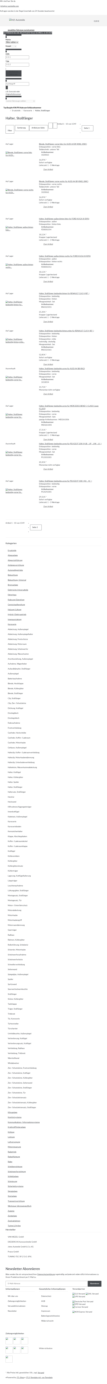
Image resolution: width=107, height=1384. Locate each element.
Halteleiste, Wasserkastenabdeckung (22, 767)
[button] (50, 126)
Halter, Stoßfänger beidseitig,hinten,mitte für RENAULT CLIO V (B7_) (66, 331)
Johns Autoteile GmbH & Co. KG (21, 1247)
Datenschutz (46, 1296)
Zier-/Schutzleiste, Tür (17, 1093)
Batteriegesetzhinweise (50, 1316)
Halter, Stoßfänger (15, 787)
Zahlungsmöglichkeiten (17, 1301)
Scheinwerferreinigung (17, 1172)
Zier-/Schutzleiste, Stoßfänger (20, 1088)
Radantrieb (12, 1152)
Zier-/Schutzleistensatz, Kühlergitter (22, 1103)
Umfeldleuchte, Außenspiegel (19, 1034)
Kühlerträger (13, 871)
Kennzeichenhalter (15, 831)
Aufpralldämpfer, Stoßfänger (19, 669)
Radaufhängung (14, 1157)
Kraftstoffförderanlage (17, 1127)
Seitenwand (12, 969)
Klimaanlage (12, 1113)
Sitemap (44, 1306)
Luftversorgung (14, 1142)
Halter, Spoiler (13, 782)
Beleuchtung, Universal (17, 580)
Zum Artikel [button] (48, 170)
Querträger (12, 930)
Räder (10, 1162)
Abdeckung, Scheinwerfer (18, 649)
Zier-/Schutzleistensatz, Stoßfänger (22, 1108)
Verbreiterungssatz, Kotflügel (19, 1043)
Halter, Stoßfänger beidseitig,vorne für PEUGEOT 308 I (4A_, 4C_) (65, 481)
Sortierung (21, 128)
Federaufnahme (14, 723)
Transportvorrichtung (16, 1201)
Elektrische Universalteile (18, 590)
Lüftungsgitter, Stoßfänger (18, 891)
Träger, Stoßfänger (15, 1009)
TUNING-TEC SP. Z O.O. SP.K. (20, 1257)
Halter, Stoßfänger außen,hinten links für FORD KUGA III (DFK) (64, 219)
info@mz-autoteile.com (9, 6)
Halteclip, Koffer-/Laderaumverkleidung (23, 753)
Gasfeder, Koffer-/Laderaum (19, 738)
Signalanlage (12, 1191)
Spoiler (10, 979)
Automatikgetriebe (15, 570)
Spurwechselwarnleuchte (18, 989)
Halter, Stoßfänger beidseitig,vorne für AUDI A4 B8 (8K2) (62, 369)
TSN (7, 61)
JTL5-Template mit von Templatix (39, 1378)
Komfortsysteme (14, 1117)
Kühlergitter (12, 861)
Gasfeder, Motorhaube (17, 743)
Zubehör (11, 1211)
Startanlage (12, 1196)
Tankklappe (12, 1004)
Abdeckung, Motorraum (17, 644)
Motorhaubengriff (15, 920)
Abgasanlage (13, 555)
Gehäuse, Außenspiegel (17, 748)
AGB (43, 1301)
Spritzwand (12, 984)
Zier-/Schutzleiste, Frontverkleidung (22, 1068)
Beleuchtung (13, 575)
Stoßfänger (12, 994)
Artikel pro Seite (38, 128)
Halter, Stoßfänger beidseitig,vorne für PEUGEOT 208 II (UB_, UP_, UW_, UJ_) (70, 444)
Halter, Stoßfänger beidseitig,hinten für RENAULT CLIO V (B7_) (64, 294)
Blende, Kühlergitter (16, 689)
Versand (41, 1373)
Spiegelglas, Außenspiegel (18, 974)
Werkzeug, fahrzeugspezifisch (19, 1206)
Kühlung (11, 1132)
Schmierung (12, 1182)
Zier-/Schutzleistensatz (17, 1098)
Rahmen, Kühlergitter (16, 940)
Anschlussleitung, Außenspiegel (20, 659)
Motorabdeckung (14, 910)
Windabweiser (13, 1063)
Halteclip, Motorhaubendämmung (21, 758)
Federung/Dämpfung (16, 600)
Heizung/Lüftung (14, 610)
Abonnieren (94, 1284)
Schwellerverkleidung (16, 965)
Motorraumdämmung (16, 925)
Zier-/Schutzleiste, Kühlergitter (20, 1078)
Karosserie (12, 624)
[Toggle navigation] (7, 20)
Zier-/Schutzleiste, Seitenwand (20, 1083)
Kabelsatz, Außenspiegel (17, 817)
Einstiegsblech (13, 718)
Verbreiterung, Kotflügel (17, 1038)
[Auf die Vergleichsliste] (8, 148)
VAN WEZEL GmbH (16, 1237)
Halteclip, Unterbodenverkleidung (21, 762)
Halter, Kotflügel (14, 772)
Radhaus (11, 935)
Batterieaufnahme (15, 679)
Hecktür (11, 797)
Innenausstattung (14, 620)
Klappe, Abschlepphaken (17, 836)
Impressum (45, 1311)
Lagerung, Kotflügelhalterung (19, 876)
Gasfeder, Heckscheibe (17, 733)
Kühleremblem (14, 856)
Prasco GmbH (13, 1252)
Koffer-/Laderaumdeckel (17, 841)
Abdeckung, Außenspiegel (18, 629)
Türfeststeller (13, 1024)
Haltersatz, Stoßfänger (17, 792)
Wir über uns (13, 1296)
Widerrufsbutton (45, 1348)
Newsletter (12, 1311)
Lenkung (11, 1137)
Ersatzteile (12, 551)
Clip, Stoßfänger (14, 698)
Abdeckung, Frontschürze (18, 639)
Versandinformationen (16, 1306)
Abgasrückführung (15, 560)
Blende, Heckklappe (15, 684)
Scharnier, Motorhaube (17, 950)
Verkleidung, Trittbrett (16, 1053)
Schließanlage (13, 1177)
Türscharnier (13, 1029)
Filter (10, 131)
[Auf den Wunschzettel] (12, 148)
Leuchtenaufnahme (15, 886)
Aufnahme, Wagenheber (17, 664)
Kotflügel (11, 851)
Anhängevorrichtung (16, 565)
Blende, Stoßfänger (15, 693)
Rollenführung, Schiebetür (18, 945)
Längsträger (12, 881)
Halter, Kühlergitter (15, 777)
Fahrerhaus (12, 595)
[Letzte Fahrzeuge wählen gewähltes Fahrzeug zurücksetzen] (20, 101)
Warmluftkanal (13, 1058)
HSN (7, 54)
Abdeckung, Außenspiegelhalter (20, 634)
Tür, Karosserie (14, 1019)
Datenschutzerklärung (46, 1274)
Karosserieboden (14, 827)
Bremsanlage (13, 585)
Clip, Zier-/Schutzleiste (17, 703)
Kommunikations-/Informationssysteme (24, 1122)
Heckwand (12, 802)
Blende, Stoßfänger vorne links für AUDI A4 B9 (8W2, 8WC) (63, 144)
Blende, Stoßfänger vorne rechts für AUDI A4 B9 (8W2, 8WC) (63, 181)
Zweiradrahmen (14, 1221)
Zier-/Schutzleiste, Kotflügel (19, 1073)
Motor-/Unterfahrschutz (17, 905)
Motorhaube (13, 915)
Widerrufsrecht (47, 1321)
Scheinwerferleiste (15, 960)
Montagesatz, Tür (15, 900)
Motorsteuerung (14, 1147)
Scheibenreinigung (15, 1167)
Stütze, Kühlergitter (15, 999)
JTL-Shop (20, 1378)
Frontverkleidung (14, 728)
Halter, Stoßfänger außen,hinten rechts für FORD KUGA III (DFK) (65, 256)
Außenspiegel (13, 674)
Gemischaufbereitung (16, 605)
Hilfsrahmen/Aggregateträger (19, 807)
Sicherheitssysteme (15, 1186)
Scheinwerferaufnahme (17, 955)
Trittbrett (11, 1014)
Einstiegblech (13, 713)
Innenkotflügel (13, 812)
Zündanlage (12, 1216)
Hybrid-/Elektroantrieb (17, 615)
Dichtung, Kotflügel (15, 708)
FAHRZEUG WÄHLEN (13, 73)
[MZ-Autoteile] (17, 20)
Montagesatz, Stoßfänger (18, 896)
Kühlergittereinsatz (15, 866)
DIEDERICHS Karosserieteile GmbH (22, 1242)
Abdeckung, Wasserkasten (18, 654)
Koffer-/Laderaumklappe (17, 846)
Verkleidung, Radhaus (16, 1048)
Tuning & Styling (14, 1226)
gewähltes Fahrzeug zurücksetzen (21, 30)
